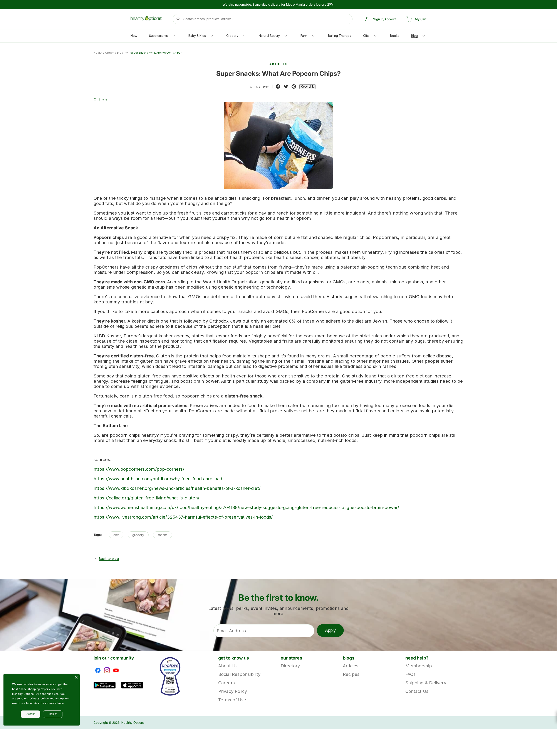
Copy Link (307, 86)
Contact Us (416, 691)
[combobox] (262, 19)
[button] (162, 36)
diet (116, 535)
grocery (138, 535)
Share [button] (103, 99)
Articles (350, 666)
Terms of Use (232, 699)
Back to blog (109, 558)
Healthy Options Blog (108, 52)
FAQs (410, 674)
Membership (418, 666)
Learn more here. (53, 703)
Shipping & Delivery (425, 682)
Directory (290, 666)
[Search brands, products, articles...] (178, 19)
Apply (330, 630)
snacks (163, 535)
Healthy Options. (133, 722)
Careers (226, 682)
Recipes (351, 674)
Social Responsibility (239, 674)
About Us (228, 666)
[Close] (76, 677)
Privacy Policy (232, 691)
